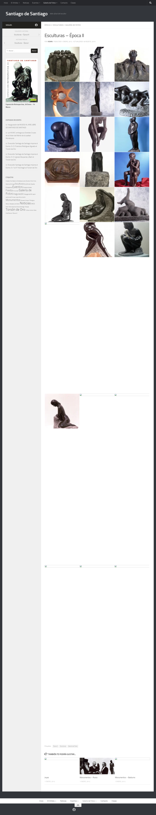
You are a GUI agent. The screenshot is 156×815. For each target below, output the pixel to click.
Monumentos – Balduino (125, 777)
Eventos (35, 3)
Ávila (7, 213)
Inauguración (28, 194)
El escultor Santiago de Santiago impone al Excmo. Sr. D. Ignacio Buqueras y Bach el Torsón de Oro (22, 157)
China (34, 181)
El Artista (14, 3)
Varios (31, 210)
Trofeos (27, 210)
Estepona (9, 187)
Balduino (14, 181)
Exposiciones (27, 187)
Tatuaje (27, 207)
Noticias (26, 3)
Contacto (64, 3)
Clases (73, 3)
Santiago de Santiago (27, 14)
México (7, 204)
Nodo (18, 204)
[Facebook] (36, 25)
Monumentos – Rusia (88, 777)
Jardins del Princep (10, 197)
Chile (31, 181)
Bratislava (19, 181)
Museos (23, 200)
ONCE (33, 204)
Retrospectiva (12, 207)
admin (50, 42)
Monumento (22, 197)
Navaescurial (13, 204)
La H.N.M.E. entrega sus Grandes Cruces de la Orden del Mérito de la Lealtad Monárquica (21, 135)
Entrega (12, 184)
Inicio (6, 3)
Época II (48, 25)
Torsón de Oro (15, 210)
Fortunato (15, 191)
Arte (11, 181)
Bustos (28, 181)
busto (24, 181)
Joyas (47, 777)
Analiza (7, 181)
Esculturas (58, 25)
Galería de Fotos (49, 3)
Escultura (19, 183)
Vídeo (34, 210)
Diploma (8, 184)
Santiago (22, 207)
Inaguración (18, 194)
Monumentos (13, 200)
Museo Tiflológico (30, 200)
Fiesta (9, 190)
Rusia (18, 207)
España (33, 184)
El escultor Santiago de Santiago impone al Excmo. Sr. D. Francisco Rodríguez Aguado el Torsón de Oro (22, 146)
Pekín (7, 207)
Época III (15, 213)
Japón (34, 194)
